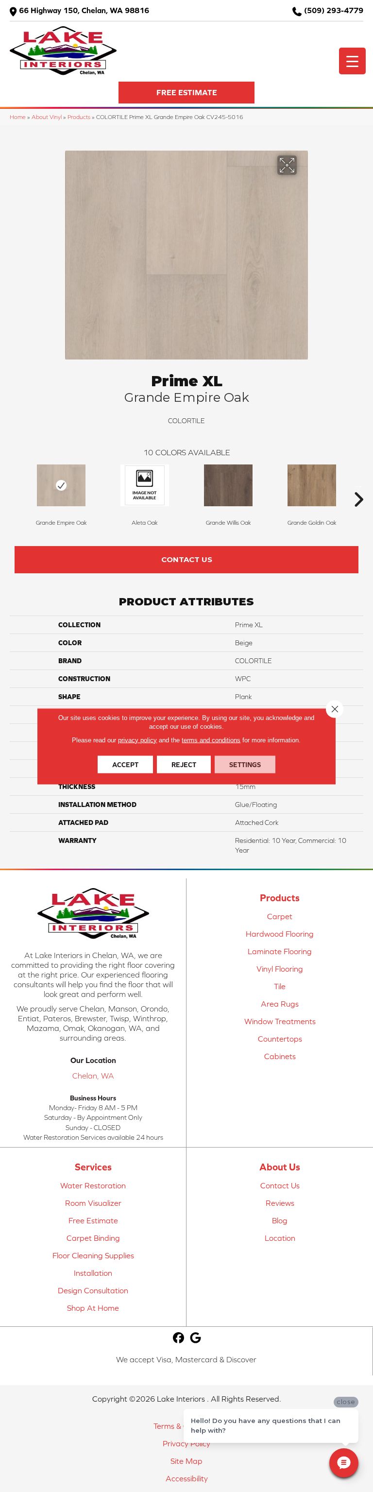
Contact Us (186, 559)
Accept (125, 764)
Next (358, 485)
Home (18, 117)
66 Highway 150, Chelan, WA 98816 (84, 10)
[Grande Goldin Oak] (312, 485)
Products (79, 117)
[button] (186, 92)
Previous (14, 485)
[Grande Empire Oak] (61, 485)
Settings (245, 764)
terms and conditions (211, 739)
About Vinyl (47, 117)
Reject (183, 764)
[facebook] (179, 1338)
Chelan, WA (93, 1075)
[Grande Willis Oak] (228, 485)
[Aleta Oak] (144, 485)
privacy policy (137, 739)
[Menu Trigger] (352, 61)
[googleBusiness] (196, 1338)
